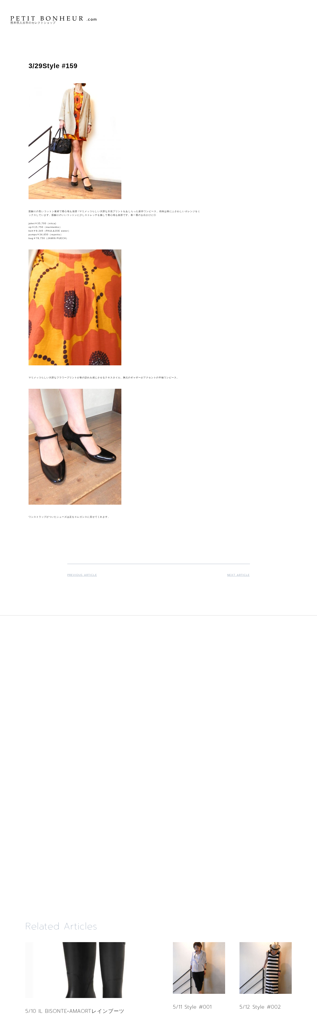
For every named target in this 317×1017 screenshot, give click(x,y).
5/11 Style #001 (192, 1007)
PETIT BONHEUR (54, 18)
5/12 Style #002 (260, 1007)
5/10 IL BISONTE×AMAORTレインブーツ (75, 1011)
